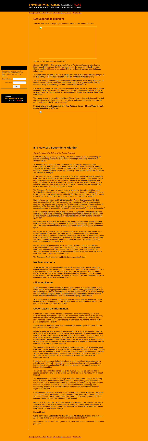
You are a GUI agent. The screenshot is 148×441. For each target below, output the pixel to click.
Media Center (66, 13)
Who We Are (77, 13)
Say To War (40, 13)
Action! (49, 13)
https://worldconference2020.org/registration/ (69, 418)
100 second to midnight (56, 69)
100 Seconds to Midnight (48, 18)
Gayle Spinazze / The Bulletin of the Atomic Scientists (54, 153)
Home (31, 13)
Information (57, 13)
